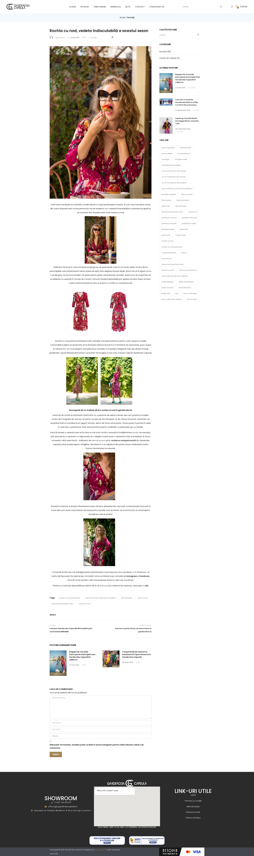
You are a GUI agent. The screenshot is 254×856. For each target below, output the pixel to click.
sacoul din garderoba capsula (175, 276)
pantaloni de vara (189, 217)
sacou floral (167, 258)
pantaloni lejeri (168, 229)
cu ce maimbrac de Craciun (174, 177)
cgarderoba (60, 37)
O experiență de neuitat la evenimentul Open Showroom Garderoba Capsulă (136, 654)
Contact (140, 6)
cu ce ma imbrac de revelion (174, 182)
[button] (241, 6)
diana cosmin (187, 194)
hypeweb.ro (100, 849)
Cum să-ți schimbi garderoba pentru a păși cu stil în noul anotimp (186, 102)
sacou (184, 252)
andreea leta (185, 147)
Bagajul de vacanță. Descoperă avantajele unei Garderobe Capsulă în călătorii (82, 655)
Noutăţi (130, 17)
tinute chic (166, 293)
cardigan (165, 159)
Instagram (131, 576)
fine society (166, 200)
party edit (184, 229)
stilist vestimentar (186, 282)
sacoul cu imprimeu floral (172, 264)
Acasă (72, 6)
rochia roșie (180, 235)
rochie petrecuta (169, 252)
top (176, 293)
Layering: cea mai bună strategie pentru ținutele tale (186, 121)
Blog (128, 6)
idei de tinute (126, 598)
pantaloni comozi (169, 217)
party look (166, 235)
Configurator (156, 6)
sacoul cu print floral (188, 270)
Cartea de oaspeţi (167, 58)
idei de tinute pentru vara (62, 603)
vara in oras (142, 598)
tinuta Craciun (167, 287)
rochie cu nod (84, 603)
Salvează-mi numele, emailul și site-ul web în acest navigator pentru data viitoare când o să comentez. (97, 746)
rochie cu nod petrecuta (69, 598)
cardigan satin (181, 159)
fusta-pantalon (182, 200)
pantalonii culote (189, 223)
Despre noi (115, 6)
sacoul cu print (168, 270)
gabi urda (166, 206)
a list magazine (168, 147)
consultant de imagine (171, 165)
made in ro (193, 212)
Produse (84, 6)
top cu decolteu (190, 293)
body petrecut (184, 153)
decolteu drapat (169, 194)
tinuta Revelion (185, 287)
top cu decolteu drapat (172, 299)
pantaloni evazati (169, 223)
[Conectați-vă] (232, 6)
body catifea (167, 153)
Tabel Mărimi (99, 6)
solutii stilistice (168, 282)
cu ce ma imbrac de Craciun (174, 171)
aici (146, 585)
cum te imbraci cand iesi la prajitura (100, 598)
